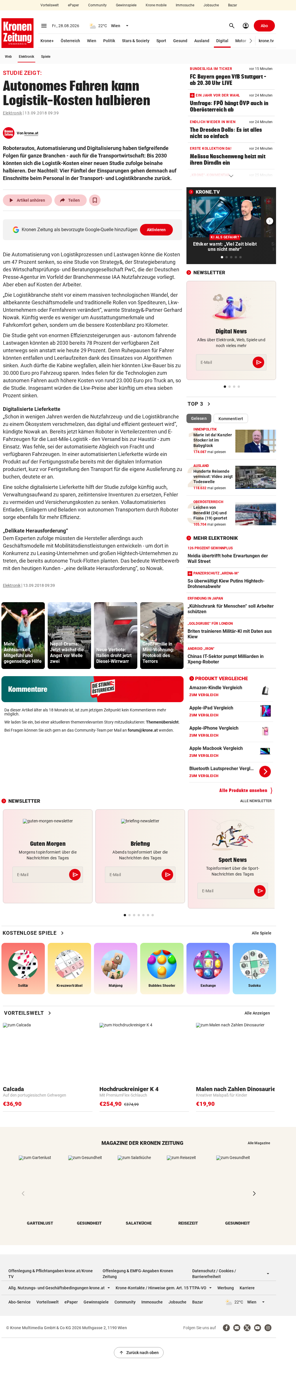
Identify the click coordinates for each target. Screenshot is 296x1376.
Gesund (180, 40)
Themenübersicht (162, 722)
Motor (240, 40)
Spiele (45, 57)
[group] (23, 635)
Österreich (70, 40)
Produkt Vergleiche (221, 678)
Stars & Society (135, 40)
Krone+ (47, 40)
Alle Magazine (259, 1143)
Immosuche (185, 5)
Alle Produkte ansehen (243, 790)
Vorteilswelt (49, 5)
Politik (109, 40)
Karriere (247, 1288)
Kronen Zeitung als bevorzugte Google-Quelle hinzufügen (94, 229)
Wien (91, 40)
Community (97, 5)
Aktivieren (156, 229)
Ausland (201, 40)
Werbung (225, 1288)
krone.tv (266, 40)
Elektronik (26, 57)
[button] (251, 41)
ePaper (73, 5)
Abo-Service (19, 1302)
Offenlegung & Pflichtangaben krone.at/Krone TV (50, 1274)
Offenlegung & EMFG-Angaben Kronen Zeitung (138, 1274)
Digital (222, 40)
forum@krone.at (143, 730)
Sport (161, 40)
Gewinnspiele (126, 5)
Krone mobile (156, 5)
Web (8, 57)
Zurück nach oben (139, 1352)
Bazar (232, 5)
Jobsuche (211, 5)
